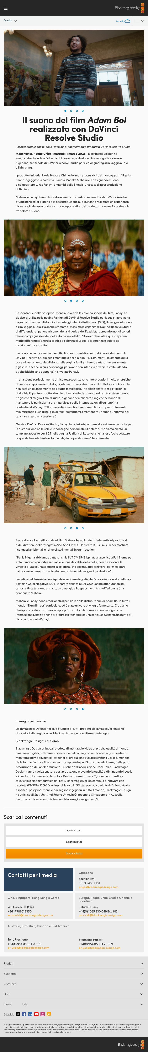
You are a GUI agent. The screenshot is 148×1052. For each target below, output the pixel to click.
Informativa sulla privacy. (60, 1032)
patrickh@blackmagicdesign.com (100, 915)
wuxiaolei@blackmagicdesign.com (30, 915)
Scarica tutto (74, 853)
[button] (65, 111)
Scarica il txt (74, 841)
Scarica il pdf (74, 830)
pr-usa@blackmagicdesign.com (28, 947)
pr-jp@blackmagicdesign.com (98, 887)
